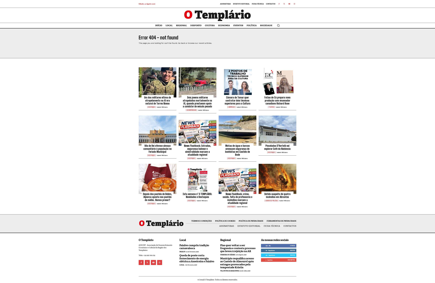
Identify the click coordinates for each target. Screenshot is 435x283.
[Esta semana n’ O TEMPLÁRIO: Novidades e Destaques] (197, 179)
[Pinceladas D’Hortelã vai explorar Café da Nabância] (277, 131)
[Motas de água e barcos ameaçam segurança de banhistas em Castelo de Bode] (237, 131)
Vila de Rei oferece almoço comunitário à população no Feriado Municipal (157, 148)
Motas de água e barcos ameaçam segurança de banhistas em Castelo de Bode (237, 150)
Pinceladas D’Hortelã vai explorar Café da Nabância (277, 147)
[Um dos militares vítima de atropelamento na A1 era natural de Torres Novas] (157, 82)
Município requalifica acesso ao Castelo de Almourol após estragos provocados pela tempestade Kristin (237, 263)
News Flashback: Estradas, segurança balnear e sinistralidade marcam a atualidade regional (197, 150)
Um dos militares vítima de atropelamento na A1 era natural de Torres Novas (157, 100)
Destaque (151, 107)
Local (181, 265)
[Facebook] (279, 4)
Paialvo (182, 252)
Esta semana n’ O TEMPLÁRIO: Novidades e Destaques (197, 195)
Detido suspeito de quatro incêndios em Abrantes (277, 195)
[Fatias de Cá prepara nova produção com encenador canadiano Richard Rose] (277, 82)
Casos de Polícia (271, 201)
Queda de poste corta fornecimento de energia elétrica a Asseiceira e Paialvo (196, 258)
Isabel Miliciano (162, 107)
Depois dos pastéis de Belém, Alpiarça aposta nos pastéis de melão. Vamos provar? (157, 197)
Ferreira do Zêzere (227, 255)
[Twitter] (284, 4)
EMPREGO (231, 107)
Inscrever (291, 260)
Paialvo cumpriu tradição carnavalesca (194, 247)
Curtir (292, 245)
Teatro (271, 107)
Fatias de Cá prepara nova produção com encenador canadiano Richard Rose (277, 100)
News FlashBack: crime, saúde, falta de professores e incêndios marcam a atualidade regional (237, 198)
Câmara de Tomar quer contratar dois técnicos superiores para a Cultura (237, 100)
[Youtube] (289, 4)
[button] (278, 25)
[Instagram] (294, 4)
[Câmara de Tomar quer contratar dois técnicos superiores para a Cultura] (237, 82)
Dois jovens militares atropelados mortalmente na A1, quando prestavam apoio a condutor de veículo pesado (197, 102)
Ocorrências (191, 110)
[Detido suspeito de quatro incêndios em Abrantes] (277, 179)
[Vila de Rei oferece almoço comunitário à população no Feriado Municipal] (157, 131)
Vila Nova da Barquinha (229, 271)
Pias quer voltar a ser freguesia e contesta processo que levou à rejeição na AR (238, 248)
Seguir (292, 250)
